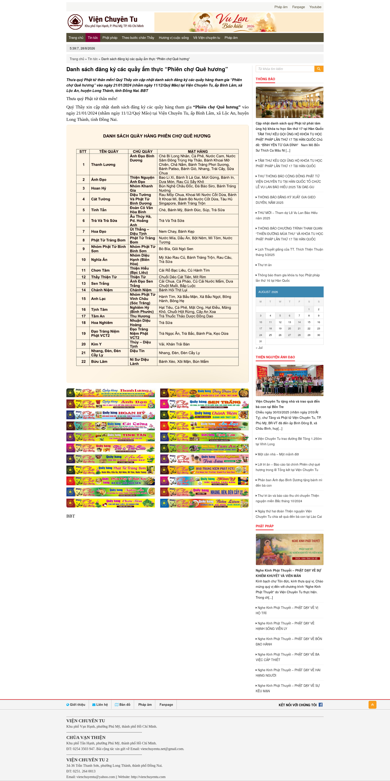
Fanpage (298, 6)
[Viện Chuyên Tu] (107, 29)
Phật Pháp (265, 526)
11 (270, 322)
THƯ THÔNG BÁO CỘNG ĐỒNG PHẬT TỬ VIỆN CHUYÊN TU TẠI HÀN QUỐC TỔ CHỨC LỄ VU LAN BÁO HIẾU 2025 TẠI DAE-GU (288, 181)
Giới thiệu (77, 704)
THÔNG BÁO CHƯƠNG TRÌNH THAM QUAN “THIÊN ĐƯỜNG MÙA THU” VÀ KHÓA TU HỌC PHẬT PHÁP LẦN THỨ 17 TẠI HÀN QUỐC (289, 233)
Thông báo (265, 79)
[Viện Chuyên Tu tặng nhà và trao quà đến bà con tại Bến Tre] (290, 380)
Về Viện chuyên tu (206, 37)
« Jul (259, 347)
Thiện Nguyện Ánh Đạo (275, 357)
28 (299, 335)
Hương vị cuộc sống (174, 37)
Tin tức (93, 37)
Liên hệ (101, 704)
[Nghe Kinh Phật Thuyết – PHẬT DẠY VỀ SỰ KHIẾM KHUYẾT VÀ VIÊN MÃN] (290, 549)
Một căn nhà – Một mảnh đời (278, 454)
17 (260, 328)
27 (289, 335)
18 (270, 328)
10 (260, 322)
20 (289, 328)
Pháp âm (281, 6)
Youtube (315, 6)
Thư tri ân (265, 265)
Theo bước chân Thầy (138, 37)
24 (260, 335)
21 (299, 328)
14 (299, 322)
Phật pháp (109, 37)
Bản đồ (124, 704)
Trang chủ (76, 37)
